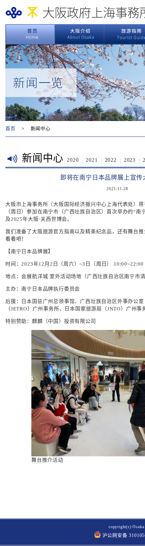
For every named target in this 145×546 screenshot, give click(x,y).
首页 (30, 34)
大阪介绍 (80, 34)
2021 (91, 160)
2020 (73, 160)
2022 (111, 160)
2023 (130, 160)
